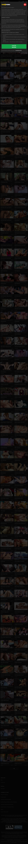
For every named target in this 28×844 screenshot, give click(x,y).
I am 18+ (14, 46)
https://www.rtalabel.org (6, 30)
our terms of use (19, 50)
